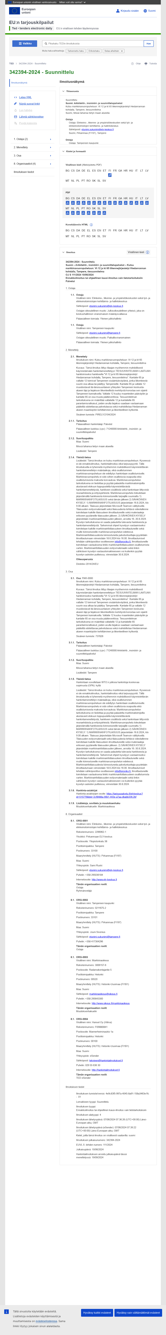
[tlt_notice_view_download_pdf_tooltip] (67, 203)
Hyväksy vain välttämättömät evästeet (138, 1312)
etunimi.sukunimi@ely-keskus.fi (98, 129)
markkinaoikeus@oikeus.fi (103, 994)
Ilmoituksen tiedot (24, 172)
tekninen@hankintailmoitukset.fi (106, 1060)
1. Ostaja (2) (21, 139)
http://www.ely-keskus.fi (104, 879)
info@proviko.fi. (123, 541)
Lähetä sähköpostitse (31, 116)
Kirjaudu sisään (130, 10)
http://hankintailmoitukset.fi (106, 1069)
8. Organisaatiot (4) (25, 163)
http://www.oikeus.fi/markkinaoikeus (111, 1003)
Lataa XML (25, 97)
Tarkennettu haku (76, 51)
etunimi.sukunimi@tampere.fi (104, 332)
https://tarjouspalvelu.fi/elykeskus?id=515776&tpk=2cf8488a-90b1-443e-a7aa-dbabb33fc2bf (109, 795)
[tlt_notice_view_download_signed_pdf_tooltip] (110, 175)
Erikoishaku (94, 51)
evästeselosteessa (46, 1321)
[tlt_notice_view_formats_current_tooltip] (147, 252)
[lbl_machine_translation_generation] (91, 224)
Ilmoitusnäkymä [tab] (19, 82)
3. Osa (17, 155)
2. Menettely (21, 147)
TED (11, 63)
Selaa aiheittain (112, 51)
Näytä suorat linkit (29, 103)
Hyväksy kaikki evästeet (97, 1312)
